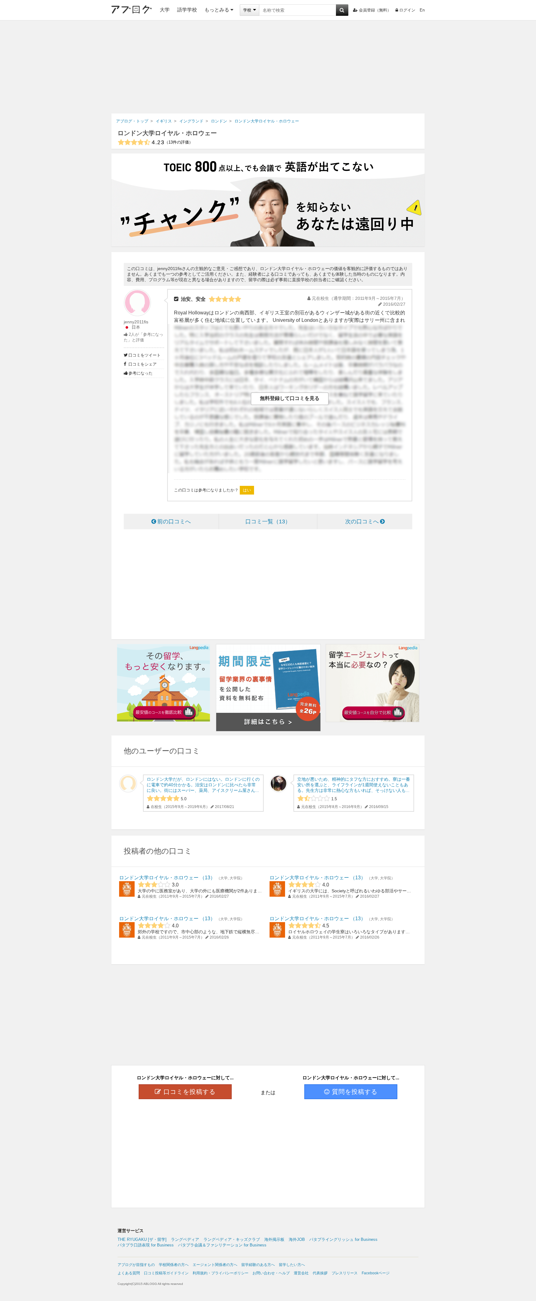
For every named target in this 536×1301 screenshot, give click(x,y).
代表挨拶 (320, 1273)
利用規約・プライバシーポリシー (220, 1273)
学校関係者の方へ (174, 1265)
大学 (165, 9)
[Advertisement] (268, 67)
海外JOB (297, 1239)
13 (207, 877)
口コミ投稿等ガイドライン (166, 1273)
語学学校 (187, 9)
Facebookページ (376, 1273)
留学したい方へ (292, 1265)
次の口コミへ (362, 521)
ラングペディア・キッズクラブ (231, 1239)
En (422, 10)
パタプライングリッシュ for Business (343, 1239)
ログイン (407, 10)
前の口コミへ (174, 521)
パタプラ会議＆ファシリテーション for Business (222, 1245)
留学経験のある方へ (258, 1265)
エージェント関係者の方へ (215, 1265)
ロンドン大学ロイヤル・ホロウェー (167, 133)
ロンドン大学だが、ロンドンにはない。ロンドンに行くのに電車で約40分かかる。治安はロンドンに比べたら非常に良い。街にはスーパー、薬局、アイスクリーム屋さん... (203, 785)
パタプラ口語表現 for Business (146, 1245)
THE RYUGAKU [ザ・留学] (142, 1239)
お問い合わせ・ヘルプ (271, 1273)
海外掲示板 (274, 1239)
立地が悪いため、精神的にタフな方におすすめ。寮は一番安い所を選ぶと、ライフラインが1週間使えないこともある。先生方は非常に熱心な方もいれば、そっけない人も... (353, 785)
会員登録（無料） (375, 10)
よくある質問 (129, 1273)
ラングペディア (185, 1239)
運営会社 (301, 1273)
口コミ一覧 (265, 521)
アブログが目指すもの (136, 1265)
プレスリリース (345, 1273)
